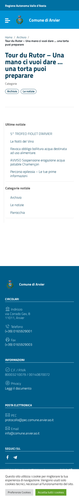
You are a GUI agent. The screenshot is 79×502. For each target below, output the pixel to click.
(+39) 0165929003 (18, 345)
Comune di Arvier (44, 20)
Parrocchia (17, 212)
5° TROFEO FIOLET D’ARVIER (31, 133)
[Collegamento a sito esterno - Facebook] (7, 456)
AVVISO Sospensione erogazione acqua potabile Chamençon (37, 162)
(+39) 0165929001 (18, 331)
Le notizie (29, 91)
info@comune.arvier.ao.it (22, 433)
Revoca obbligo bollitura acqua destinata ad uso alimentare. (38, 150)
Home (8, 37)
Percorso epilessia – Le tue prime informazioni (33, 173)
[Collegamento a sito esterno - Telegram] (15, 456)
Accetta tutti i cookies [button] (51, 492)
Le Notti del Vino (22, 141)
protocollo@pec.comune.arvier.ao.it (29, 420)
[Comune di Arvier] (19, 19)
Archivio (21, 37)
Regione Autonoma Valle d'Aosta (25, 5)
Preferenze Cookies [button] (19, 492)
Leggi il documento (18, 388)
